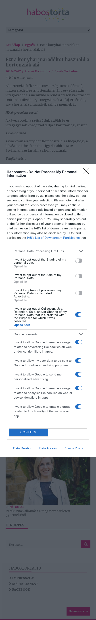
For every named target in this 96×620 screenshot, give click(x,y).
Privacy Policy (73, 448)
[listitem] (48, 251)
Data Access (48, 448)
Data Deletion (22, 448)
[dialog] (48, 310)
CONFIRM (28, 432)
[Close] (87, 172)
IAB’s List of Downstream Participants (53, 237)
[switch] (78, 261)
